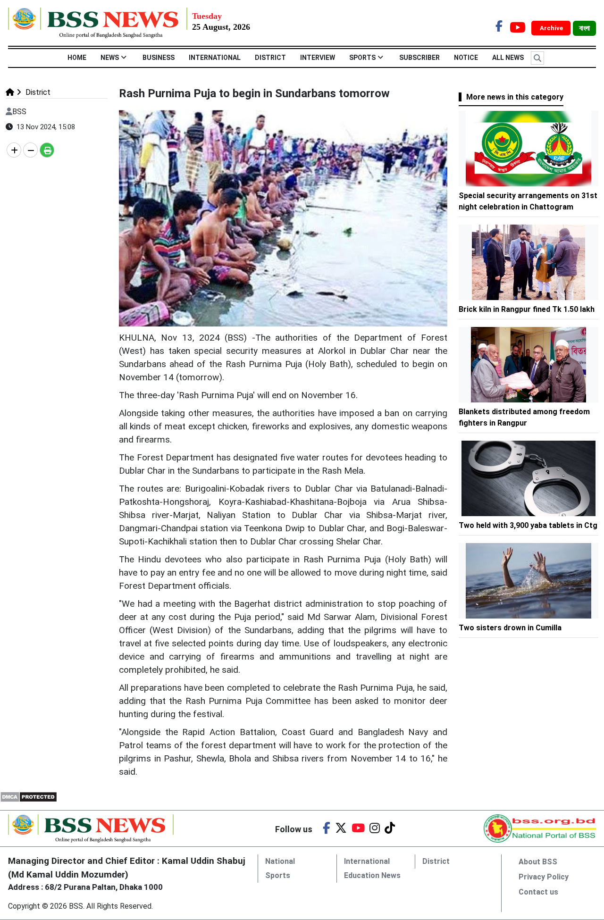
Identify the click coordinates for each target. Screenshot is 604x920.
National (280, 861)
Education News (372, 875)
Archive (552, 28)
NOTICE (466, 57)
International (215, 57)
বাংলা (584, 28)
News (110, 57)
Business (159, 57)
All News (508, 57)
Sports (362, 57)
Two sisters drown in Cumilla (511, 627)
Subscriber (419, 57)
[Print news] (47, 150)
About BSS (538, 861)
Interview (317, 57)
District (270, 57)
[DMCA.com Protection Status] (28, 796)
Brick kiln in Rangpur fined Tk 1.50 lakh (527, 309)
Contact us (538, 891)
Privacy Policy (544, 876)
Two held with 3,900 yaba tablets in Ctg (528, 525)
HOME (76, 57)
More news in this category (514, 96)
